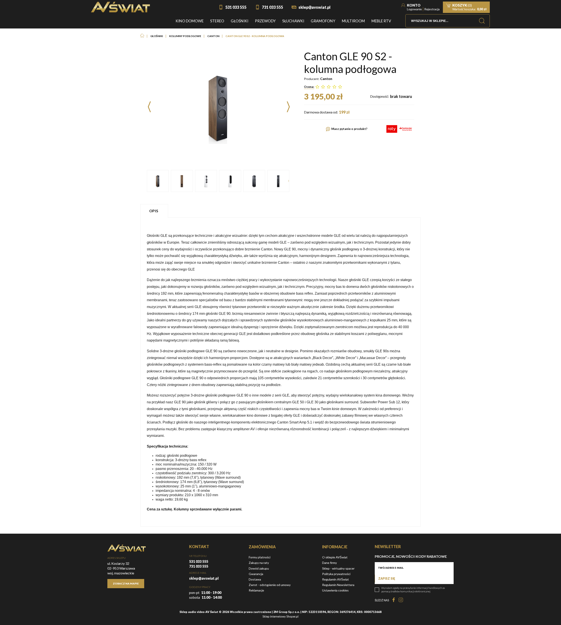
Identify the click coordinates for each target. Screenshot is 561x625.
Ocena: (309, 87)
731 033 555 (272, 7)
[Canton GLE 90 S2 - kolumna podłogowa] (158, 181)
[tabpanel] (280, 372)
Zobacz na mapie (126, 583)
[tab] (154, 211)
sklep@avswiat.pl (314, 7)
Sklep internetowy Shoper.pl (280, 616)
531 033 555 (235, 7)
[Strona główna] (120, 7)
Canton (326, 78)
